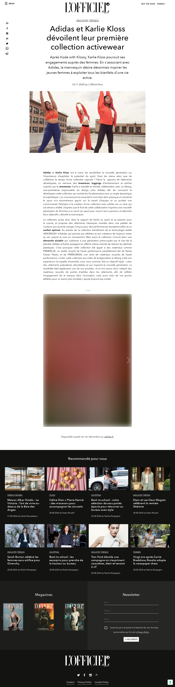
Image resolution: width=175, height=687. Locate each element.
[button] (128, 360)
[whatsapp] (7, 48)
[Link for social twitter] (78, 675)
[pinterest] (7, 33)
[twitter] (7, 43)
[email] (7, 23)
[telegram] (7, 54)
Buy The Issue (148, 4)
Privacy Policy (143, 632)
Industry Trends (87, 20)
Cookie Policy (102, 682)
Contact (70, 682)
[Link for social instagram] (90, 675)
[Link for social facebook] (84, 675)
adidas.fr (108, 436)
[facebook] (7, 28)
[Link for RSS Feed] (96, 675)
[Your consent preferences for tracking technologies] (170, 682)
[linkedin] (7, 38)
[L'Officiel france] (87, 8)
